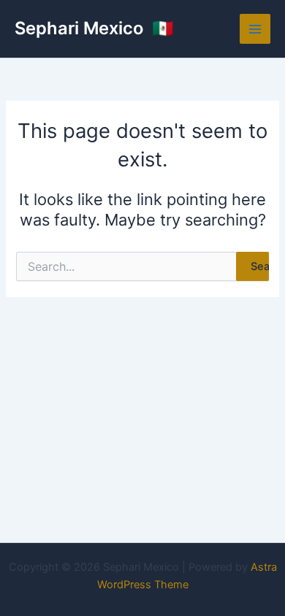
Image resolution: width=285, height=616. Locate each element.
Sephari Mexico (81, 28)
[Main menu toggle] (255, 29)
